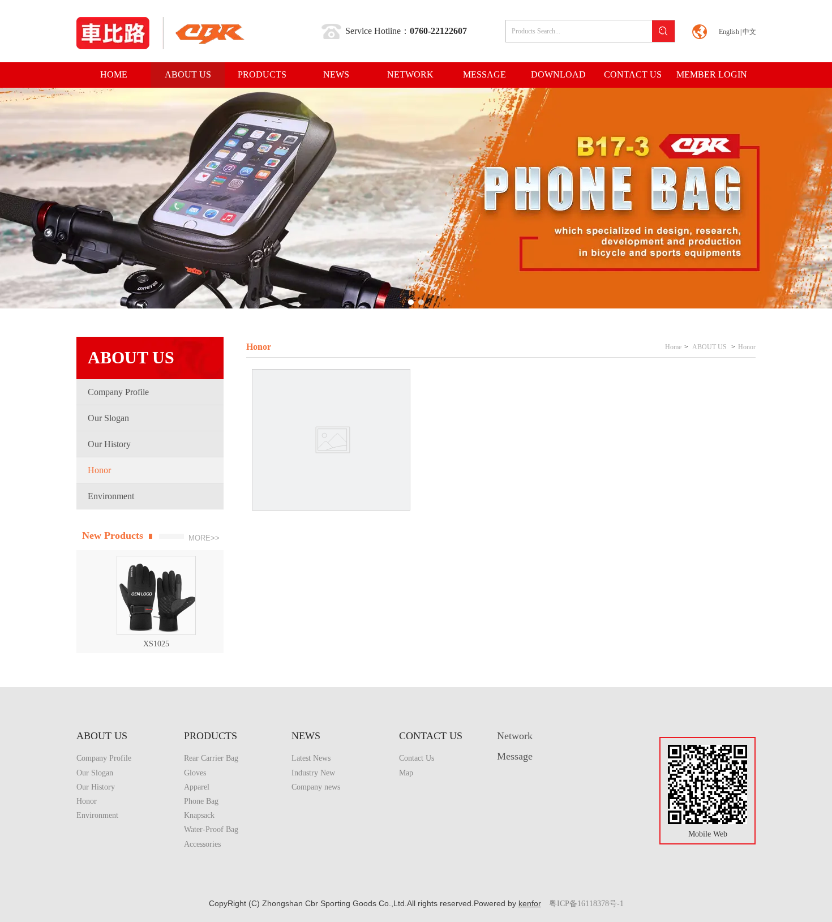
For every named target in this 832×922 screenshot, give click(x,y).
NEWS (305, 735)
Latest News (311, 758)
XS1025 (148, 644)
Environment (97, 815)
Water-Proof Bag (211, 829)
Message (515, 756)
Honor (747, 347)
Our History (95, 787)
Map (406, 773)
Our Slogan (94, 773)
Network (515, 735)
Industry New (313, 773)
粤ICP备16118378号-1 (586, 903)
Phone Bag (201, 801)
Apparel (196, 787)
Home (673, 347)
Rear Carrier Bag (211, 758)
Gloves (195, 773)
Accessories (202, 844)
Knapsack (199, 815)
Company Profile (103, 758)
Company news (315, 787)
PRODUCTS (210, 735)
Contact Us (416, 758)
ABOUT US (709, 347)
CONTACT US (430, 735)
